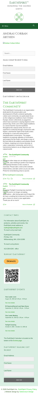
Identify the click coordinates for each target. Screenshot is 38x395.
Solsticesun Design (26, 392)
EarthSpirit (18, 3)
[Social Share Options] (34, 178)
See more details (10, 303)
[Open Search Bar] (33, 25)
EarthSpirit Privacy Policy (27, 389)
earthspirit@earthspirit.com (13, 228)
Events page (17, 340)
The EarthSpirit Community (15, 105)
